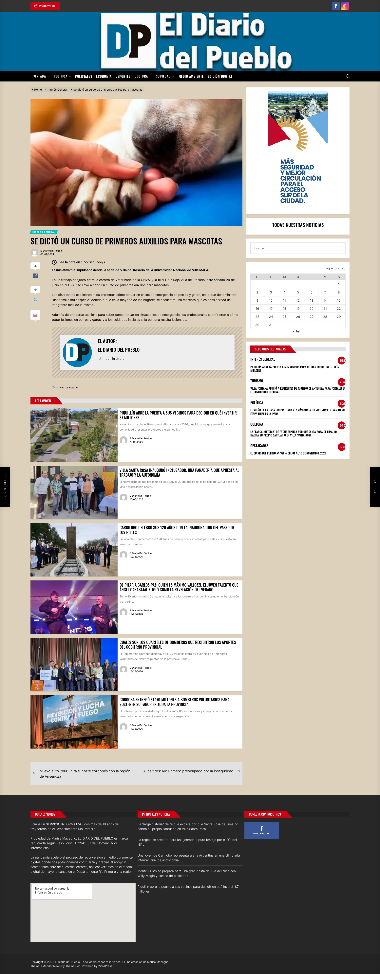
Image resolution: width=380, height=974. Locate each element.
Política (60, 76)
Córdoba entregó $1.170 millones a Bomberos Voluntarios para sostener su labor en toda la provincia (174, 702)
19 (298, 308)
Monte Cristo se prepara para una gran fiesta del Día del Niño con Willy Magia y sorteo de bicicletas (187, 873)
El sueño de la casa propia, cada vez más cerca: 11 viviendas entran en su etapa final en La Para (297, 412)
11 (284, 300)
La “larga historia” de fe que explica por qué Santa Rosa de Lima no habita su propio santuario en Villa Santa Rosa (293, 433)
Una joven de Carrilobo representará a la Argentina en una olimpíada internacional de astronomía (189, 857)
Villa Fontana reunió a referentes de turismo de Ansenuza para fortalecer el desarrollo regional (297, 390)
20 (312, 308)
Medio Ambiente (191, 76)
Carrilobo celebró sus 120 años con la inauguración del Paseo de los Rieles (177, 529)
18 (284, 308)
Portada (39, 76)
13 (311, 300)
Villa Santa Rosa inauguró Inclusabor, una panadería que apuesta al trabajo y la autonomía (179, 472)
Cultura (141, 76)
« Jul (296, 331)
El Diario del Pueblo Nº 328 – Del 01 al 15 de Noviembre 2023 (288, 453)
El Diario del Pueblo (51, 250)
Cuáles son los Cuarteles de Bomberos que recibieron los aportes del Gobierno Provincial (178, 644)
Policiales (83, 76)
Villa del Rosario (68, 387)
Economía (104, 76)
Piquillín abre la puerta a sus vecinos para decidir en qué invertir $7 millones (178, 415)
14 (325, 300)
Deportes (123, 76)
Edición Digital (220, 76)
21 (325, 308)
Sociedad (163, 76)
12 (298, 300)
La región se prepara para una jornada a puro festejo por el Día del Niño (187, 842)
